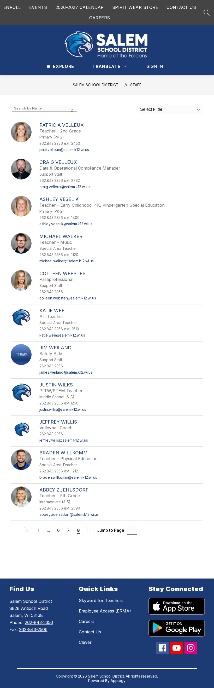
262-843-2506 (33, 629)
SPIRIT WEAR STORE (135, 7)
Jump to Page (110, 530)
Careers (86, 621)
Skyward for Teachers (101, 600)
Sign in (154, 66)
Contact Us (90, 631)
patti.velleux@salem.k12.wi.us (64, 149)
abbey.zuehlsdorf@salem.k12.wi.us (69, 514)
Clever (85, 642)
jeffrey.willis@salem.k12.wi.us (63, 440)
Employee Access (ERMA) (105, 611)
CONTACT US (181, 7)
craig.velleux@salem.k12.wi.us (64, 186)
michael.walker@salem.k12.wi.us (66, 261)
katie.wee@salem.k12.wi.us (62, 335)
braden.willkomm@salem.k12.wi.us (68, 477)
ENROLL (12, 7)
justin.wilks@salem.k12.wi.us (62, 409)
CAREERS (99, 17)
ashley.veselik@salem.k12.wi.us (65, 224)
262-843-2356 (39, 622)
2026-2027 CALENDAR (80, 7)
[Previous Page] (27, 530)
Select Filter (151, 109)
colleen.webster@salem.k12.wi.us (67, 298)
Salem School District (95, 85)
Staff (135, 85)
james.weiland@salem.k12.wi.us (65, 372)
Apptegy (118, 680)
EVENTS (38, 7)
